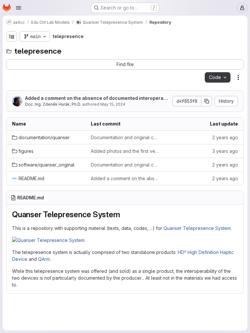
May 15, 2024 (112, 104)
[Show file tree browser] (12, 36)
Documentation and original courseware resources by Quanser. (125, 137)
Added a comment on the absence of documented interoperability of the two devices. (97, 98)
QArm (44, 259)
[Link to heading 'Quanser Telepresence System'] (124, 214)
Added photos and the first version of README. (125, 151)
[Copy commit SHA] (206, 101)
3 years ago (225, 151)
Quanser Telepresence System (197, 228)
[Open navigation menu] (18, 8)
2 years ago (225, 137)
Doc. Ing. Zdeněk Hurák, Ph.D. (53, 104)
